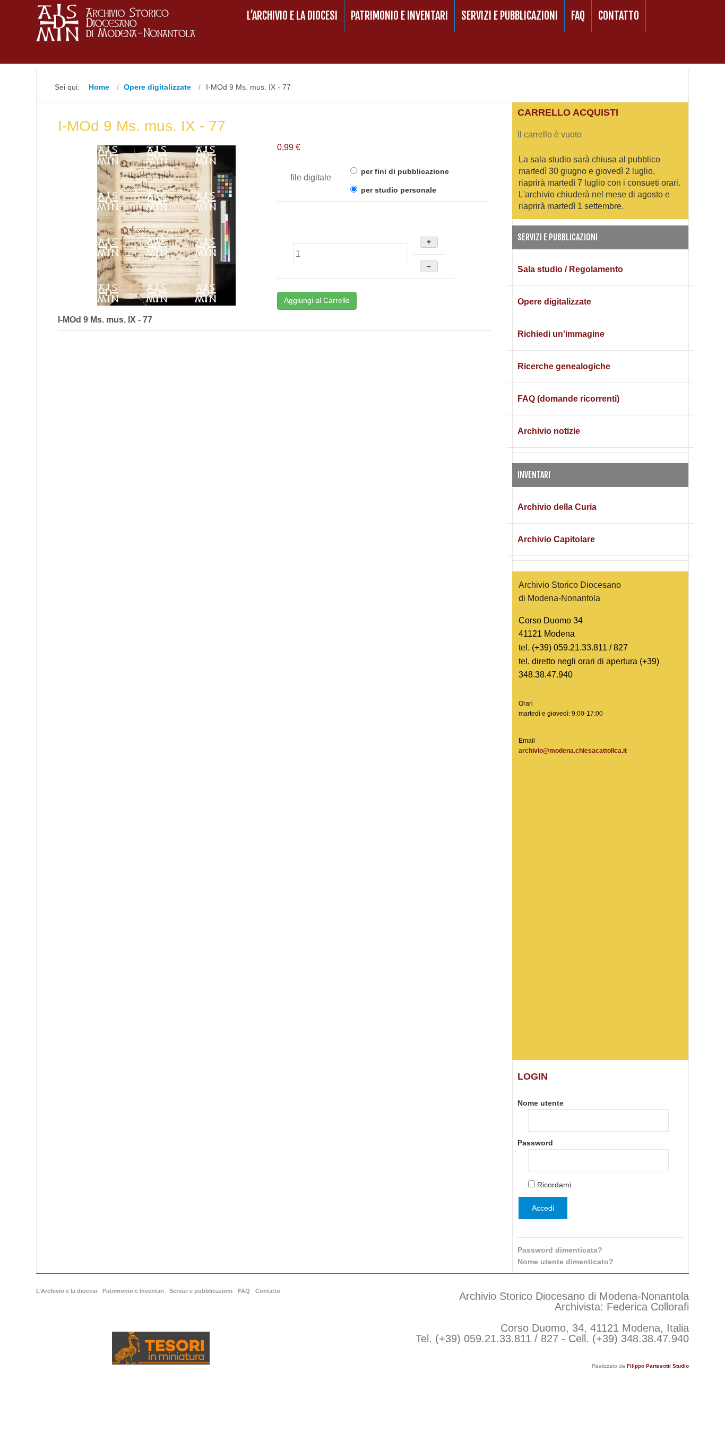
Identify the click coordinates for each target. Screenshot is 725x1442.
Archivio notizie (548, 431)
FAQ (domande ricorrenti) (568, 398)
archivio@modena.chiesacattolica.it (573, 750)
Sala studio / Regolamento (570, 269)
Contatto (618, 15)
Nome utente (540, 1103)
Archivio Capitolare (556, 539)
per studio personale (397, 190)
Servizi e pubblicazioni (509, 15)
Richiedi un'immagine (561, 333)
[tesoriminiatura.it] (161, 1348)
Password (535, 1143)
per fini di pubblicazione (404, 171)
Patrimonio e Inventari (399, 15)
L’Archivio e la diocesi (292, 15)
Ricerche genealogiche (563, 366)
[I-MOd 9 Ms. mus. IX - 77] (166, 224)
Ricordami (554, 1184)
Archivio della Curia (557, 506)
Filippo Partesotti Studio (658, 1366)
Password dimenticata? (559, 1250)
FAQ (578, 15)
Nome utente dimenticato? (565, 1261)
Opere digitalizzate (554, 301)
